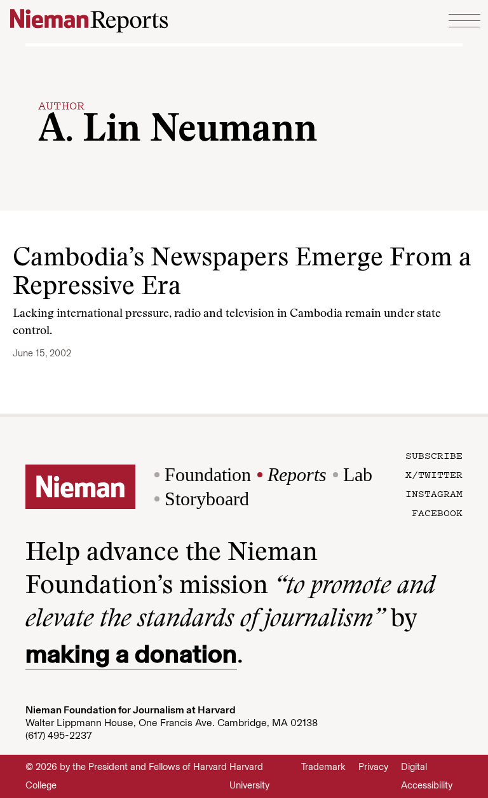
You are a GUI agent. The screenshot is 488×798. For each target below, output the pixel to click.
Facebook (437, 512)
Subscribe (434, 455)
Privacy (373, 767)
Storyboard (207, 498)
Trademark (323, 767)
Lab (357, 474)
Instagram (434, 493)
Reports (297, 474)
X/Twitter (434, 474)
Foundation (208, 474)
